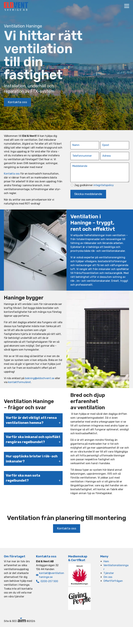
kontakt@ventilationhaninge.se (51, 575)
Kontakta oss (17, 102)
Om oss (107, 577)
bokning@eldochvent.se (39, 378)
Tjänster (108, 573)
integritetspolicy (103, 185)
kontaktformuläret (19, 382)
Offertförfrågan (113, 580)
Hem (106, 561)
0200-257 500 (49, 581)
